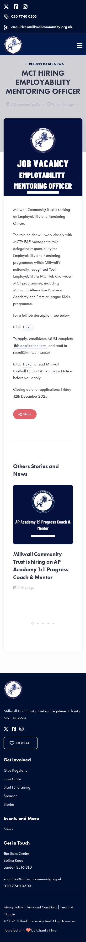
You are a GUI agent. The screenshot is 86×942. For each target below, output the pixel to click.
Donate (23, 742)
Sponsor (10, 795)
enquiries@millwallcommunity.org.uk (41, 27)
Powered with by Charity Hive (30, 930)
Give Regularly (15, 770)
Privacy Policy (13, 907)
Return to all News (46, 64)
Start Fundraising (17, 787)
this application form (30, 345)
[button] (32, 623)
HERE (27, 326)
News (8, 828)
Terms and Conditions (42, 907)
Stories (9, 804)
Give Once (12, 778)
